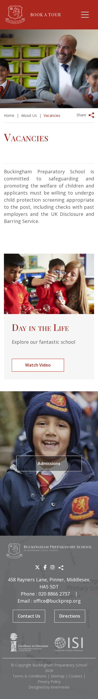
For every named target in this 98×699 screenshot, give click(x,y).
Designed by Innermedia (49, 687)
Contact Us (29, 616)
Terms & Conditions (30, 676)
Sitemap (58, 676)
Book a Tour (45, 14)
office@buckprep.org (57, 601)
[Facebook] (45, 567)
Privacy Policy (49, 681)
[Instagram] (52, 567)
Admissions (49, 463)
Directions (69, 616)
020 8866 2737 (54, 594)
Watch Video (38, 365)
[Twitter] (37, 567)
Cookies (75, 676)
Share (81, 114)
